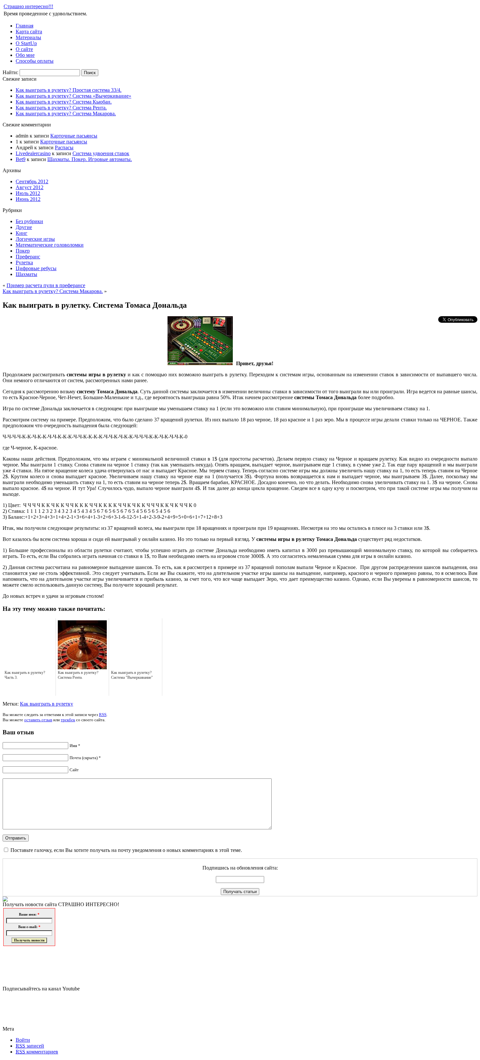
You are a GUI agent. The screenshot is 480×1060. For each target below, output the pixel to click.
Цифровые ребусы (36, 268)
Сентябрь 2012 (32, 181)
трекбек (68, 719)
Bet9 (20, 159)
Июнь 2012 (28, 199)
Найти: (10, 72)
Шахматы (26, 274)
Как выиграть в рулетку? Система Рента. (61, 107)
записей (30, 1046)
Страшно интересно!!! (28, 6)
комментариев (37, 1051)
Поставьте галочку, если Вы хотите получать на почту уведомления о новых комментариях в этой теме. (126, 850)
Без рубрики (29, 221)
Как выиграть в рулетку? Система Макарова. (66, 113)
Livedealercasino (33, 153)
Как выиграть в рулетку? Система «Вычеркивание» (73, 96)
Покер (23, 250)
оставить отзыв (38, 719)
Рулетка (24, 262)
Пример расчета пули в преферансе (46, 285)
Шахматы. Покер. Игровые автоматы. (89, 159)
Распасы (64, 147)
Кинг (21, 233)
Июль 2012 (28, 193)
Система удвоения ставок (100, 153)
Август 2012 (29, 187)
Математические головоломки (50, 245)
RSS (102, 714)
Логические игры (35, 239)
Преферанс (28, 256)
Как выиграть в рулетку (46, 704)
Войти (23, 1040)
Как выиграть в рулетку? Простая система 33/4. (68, 90)
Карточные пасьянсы (73, 136)
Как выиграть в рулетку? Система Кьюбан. (64, 102)
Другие (24, 227)
